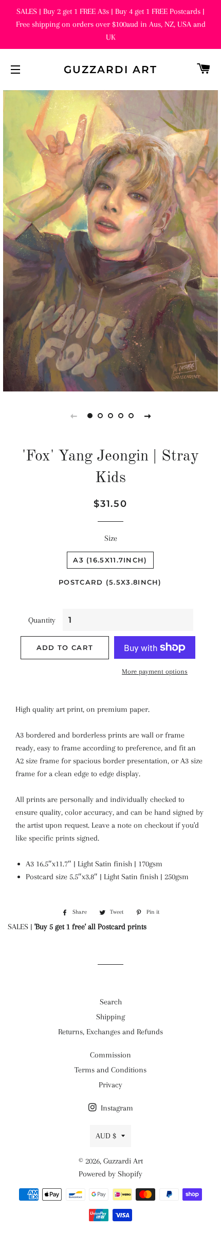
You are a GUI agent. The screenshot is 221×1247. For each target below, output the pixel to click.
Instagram (116, 1108)
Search (111, 1001)
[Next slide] (147, 415)
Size (110, 538)
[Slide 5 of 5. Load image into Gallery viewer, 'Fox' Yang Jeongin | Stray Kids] (131, 416)
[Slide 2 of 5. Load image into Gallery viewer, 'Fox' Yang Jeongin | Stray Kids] (100, 416)
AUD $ (106, 1135)
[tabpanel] (110, 239)
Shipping (110, 1016)
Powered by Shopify (110, 1173)
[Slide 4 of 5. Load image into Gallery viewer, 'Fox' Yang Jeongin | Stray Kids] (121, 416)
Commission (110, 1055)
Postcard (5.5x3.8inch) (110, 582)
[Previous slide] (73, 415)
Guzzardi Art (110, 69)
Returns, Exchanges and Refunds (110, 1031)
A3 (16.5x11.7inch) (110, 560)
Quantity (42, 620)
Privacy (110, 1084)
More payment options (155, 671)
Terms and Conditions (110, 1069)
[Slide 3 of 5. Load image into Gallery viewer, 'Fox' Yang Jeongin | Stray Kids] (110, 416)
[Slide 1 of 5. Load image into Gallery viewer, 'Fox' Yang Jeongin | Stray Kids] (90, 416)
